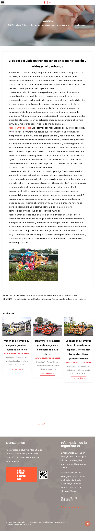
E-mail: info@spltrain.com (74, 507)
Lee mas (41, 423)
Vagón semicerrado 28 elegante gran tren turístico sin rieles (16, 345)
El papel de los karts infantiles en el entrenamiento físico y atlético (46, 295)
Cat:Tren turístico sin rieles (16, 353)
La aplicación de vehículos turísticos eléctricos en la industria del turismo (50, 299)
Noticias (18, 25)
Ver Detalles (16, 369)
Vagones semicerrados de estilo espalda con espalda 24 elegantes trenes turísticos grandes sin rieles (78, 350)
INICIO (10, 25)
